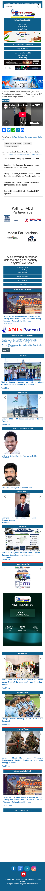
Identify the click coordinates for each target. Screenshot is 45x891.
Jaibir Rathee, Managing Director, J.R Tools (21, 158)
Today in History (22, 276)
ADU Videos (22, 285)
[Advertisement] (22, 826)
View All (6, 347)
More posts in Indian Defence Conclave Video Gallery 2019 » (26, 154)
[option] (12, 220)
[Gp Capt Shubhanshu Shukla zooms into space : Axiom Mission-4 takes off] (22, 738)
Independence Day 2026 (22, 20)
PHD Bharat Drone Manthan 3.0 (22, 44)
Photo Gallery (22, 26)
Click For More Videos (22, 801)
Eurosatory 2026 (22, 267)
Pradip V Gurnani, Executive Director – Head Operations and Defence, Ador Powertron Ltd (22, 174)
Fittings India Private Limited (13, 144)
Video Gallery (22, 29)
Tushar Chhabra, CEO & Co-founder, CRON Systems (21, 192)
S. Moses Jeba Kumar (11, 146)
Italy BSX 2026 (22, 49)
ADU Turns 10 (22, 280)
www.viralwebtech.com (30, 874)
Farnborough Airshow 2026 (22, 53)
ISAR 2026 (22, 24)
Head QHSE (27, 144)
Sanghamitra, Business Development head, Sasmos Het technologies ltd (21, 166)
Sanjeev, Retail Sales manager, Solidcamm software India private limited (21, 183)
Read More (7, 321)
